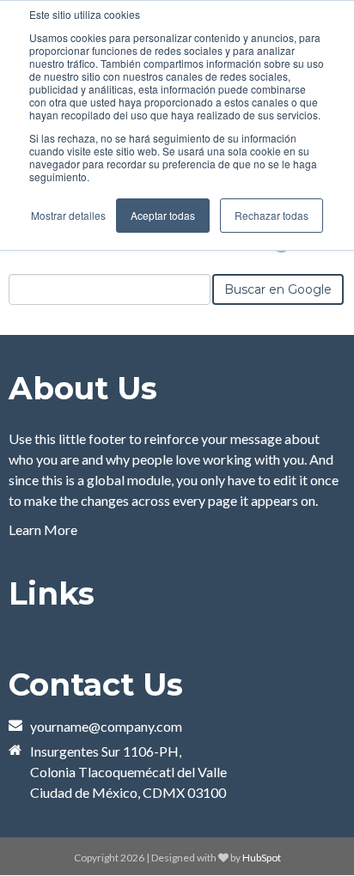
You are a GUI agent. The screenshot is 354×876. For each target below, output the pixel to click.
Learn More (43, 529)
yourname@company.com (106, 726)
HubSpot (261, 857)
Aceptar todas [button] (163, 215)
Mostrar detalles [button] (68, 215)
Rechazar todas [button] (271, 215)
